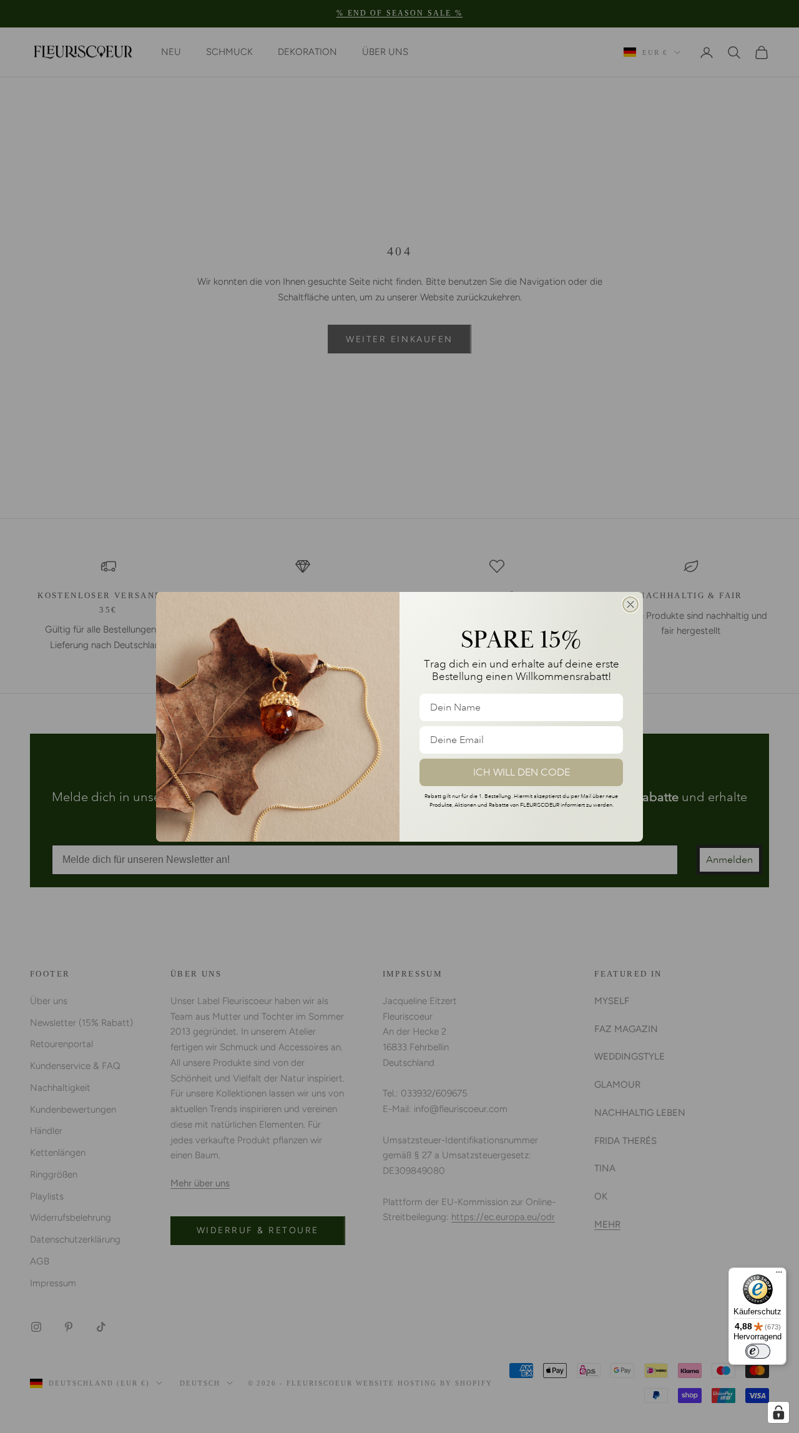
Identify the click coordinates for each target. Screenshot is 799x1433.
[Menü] (779, 1275)
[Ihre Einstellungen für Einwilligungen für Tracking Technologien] (778, 1412)
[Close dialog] (630, 604)
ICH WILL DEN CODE (521, 772)
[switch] (757, 1351)
